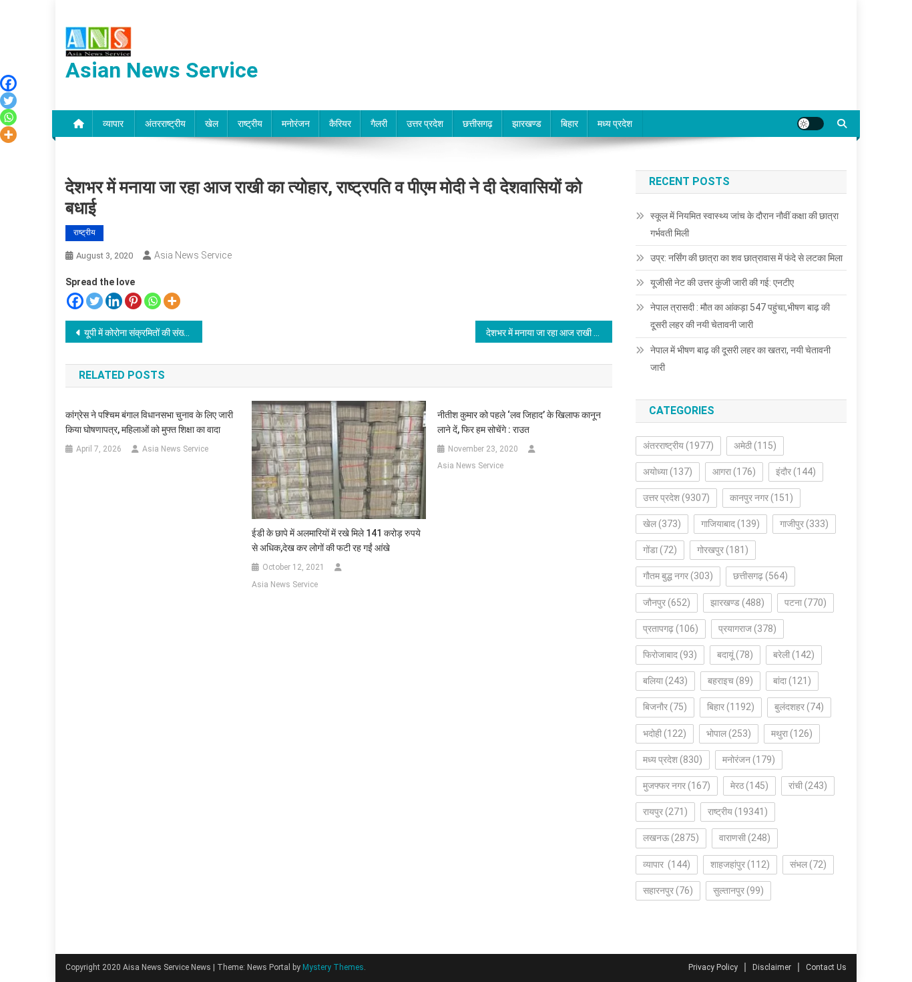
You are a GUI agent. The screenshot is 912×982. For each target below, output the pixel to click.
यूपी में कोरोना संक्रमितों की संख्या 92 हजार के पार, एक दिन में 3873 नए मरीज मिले (143, 332)
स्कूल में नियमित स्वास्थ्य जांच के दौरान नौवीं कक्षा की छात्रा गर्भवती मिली (744, 224)
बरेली (794, 654)
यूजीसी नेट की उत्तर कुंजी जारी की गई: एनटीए (722, 282)
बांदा (792, 680)
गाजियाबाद (730, 523)
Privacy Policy (713, 967)
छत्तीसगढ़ (478, 123)
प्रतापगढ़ (670, 628)
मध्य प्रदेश (615, 123)
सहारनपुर (668, 890)
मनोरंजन (296, 123)
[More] (172, 301)
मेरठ (749, 785)
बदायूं (735, 654)
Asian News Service (161, 70)
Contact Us (826, 967)
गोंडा (660, 549)
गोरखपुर (722, 549)
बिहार (569, 123)
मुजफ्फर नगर (676, 785)
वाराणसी (744, 837)
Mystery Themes (333, 967)
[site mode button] (810, 123)
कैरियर (340, 123)
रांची (807, 785)
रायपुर (665, 811)
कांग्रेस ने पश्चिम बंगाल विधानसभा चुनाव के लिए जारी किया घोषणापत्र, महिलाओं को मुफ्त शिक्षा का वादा (149, 422)
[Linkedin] (113, 301)
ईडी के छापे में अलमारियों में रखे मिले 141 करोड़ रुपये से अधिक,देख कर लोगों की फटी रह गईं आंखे (336, 540)
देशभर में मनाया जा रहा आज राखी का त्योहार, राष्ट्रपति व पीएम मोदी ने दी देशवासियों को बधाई (549, 332)
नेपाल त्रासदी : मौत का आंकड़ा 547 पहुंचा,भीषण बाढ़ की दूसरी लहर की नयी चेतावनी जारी (740, 316)
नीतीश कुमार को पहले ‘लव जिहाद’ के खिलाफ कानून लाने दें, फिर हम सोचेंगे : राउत (519, 422)
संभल (808, 864)
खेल (211, 123)
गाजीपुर (804, 523)
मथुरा (792, 733)
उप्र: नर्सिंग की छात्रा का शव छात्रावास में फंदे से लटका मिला (746, 258)
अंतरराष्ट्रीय (165, 123)
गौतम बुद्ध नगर (678, 575)
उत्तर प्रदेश (425, 123)
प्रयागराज (747, 628)
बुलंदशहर (799, 706)
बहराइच (730, 680)
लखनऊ (671, 837)
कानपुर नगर (761, 497)
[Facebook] (75, 301)
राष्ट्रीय (250, 123)
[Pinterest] (133, 301)
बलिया (665, 680)
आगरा (734, 471)
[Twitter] (94, 301)
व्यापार (114, 123)
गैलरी (379, 123)
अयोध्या (667, 471)
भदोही (664, 733)
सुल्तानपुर (738, 890)
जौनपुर (666, 602)
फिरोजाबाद (670, 654)
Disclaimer (771, 967)
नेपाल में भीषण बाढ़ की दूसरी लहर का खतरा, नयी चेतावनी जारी (740, 359)
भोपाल (728, 733)
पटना (805, 602)
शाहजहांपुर (740, 864)
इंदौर (796, 471)
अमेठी (755, 445)
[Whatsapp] (152, 301)
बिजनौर (665, 706)
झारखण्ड (526, 123)
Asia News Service (193, 255)
